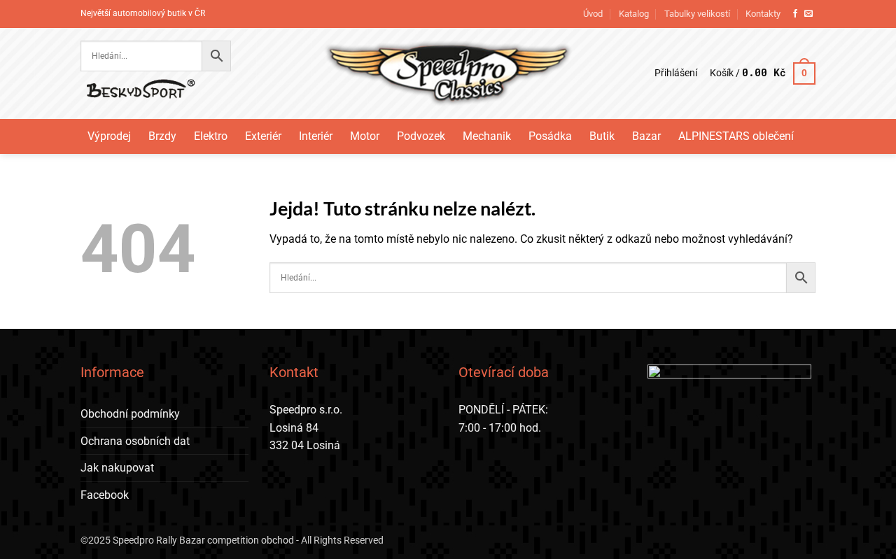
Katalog (634, 13)
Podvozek (421, 136)
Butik (602, 136)
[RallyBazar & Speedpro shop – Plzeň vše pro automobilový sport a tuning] (448, 73)
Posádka (550, 136)
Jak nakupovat (117, 467)
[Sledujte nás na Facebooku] (795, 14)
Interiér (315, 136)
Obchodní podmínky (130, 413)
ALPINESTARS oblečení (736, 136)
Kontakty (763, 13)
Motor (364, 136)
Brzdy (162, 136)
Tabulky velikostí (697, 13)
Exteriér (263, 136)
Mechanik (487, 136)
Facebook (104, 495)
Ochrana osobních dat (135, 441)
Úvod (593, 13)
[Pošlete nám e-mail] (808, 14)
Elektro (210, 136)
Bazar (646, 136)
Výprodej (109, 136)
